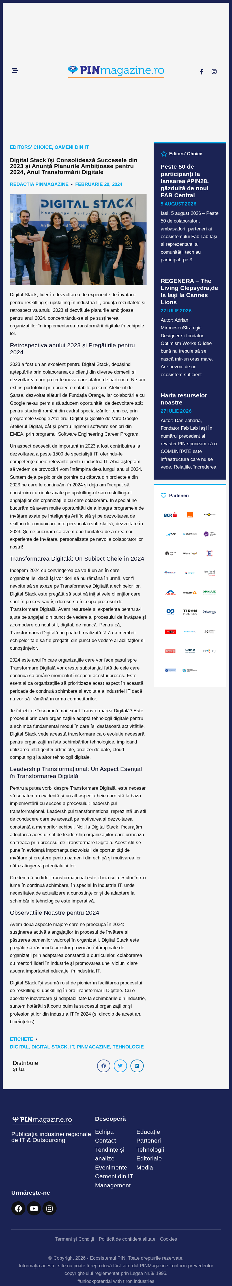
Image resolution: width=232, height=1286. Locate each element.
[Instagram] (214, 71)
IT (72, 1047)
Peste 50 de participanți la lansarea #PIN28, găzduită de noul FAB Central (185, 180)
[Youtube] (34, 1208)
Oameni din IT (72, 147)
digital (19, 1047)
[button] (103, 1066)
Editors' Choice (31, 147)
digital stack (49, 1047)
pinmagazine (93, 1047)
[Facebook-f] (201, 71)
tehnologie (128, 1047)
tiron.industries (138, 1281)
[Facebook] (18, 1208)
